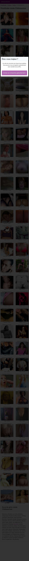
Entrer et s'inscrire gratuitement (14, 73)
